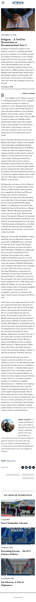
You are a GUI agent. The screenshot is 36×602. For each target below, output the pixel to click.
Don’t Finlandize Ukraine (14, 523)
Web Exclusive (28, 478)
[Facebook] (22, 467)
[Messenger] (26, 467)
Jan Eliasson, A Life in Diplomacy (12, 583)
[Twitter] (29, 467)
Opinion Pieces (28, 475)
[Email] (33, 467)
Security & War (9, 35)
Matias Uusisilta (13, 475)
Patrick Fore (11, 460)
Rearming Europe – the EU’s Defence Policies (16, 552)
